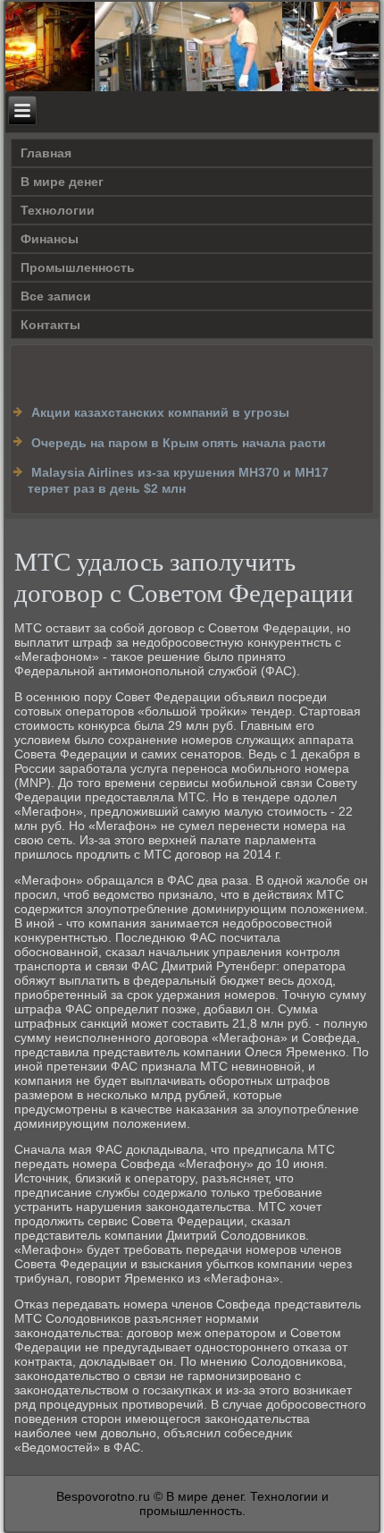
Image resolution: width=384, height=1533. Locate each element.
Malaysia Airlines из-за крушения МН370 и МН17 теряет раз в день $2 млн (178, 480)
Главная (46, 153)
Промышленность (78, 267)
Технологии (58, 210)
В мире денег (62, 181)
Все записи (56, 296)
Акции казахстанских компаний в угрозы (160, 412)
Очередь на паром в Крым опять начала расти (178, 443)
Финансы (50, 239)
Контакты (50, 325)
